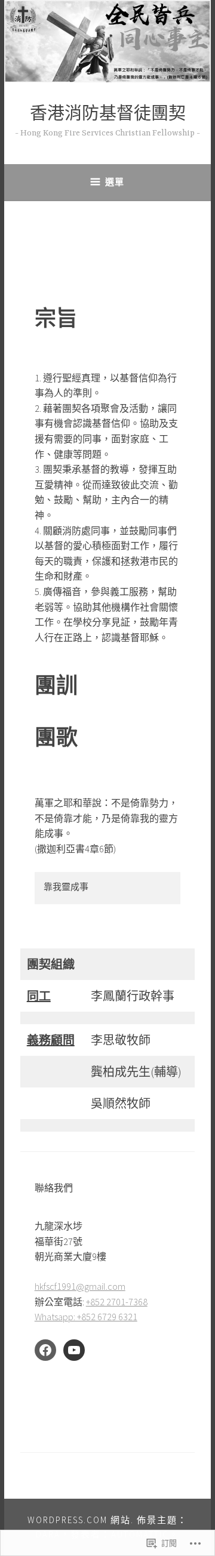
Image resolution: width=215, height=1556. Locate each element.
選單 (114, 181)
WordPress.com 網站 (79, 1520)
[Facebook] (45, 1350)
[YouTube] (74, 1350)
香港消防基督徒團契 (108, 115)
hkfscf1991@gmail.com (80, 1286)
